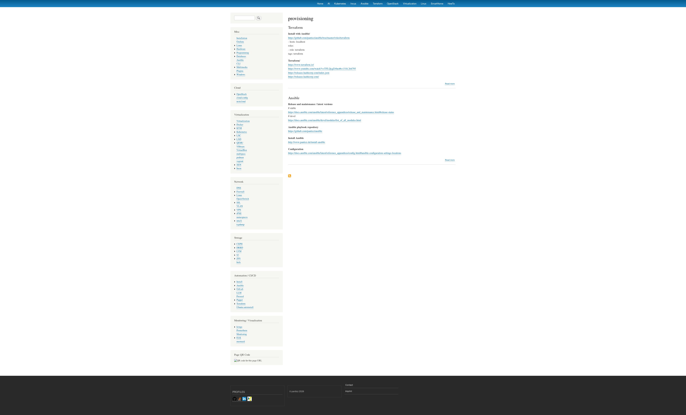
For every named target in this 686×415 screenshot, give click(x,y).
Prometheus (242, 330)
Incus (353, 3)
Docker (240, 124)
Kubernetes (340, 3)
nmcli (239, 220)
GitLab (240, 289)
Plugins (240, 70)
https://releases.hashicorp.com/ (303, 76)
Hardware (241, 48)
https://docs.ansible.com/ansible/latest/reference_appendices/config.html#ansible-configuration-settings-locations (344, 153)
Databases (241, 56)
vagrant (240, 161)
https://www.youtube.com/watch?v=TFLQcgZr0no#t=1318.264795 (322, 68)
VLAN (240, 206)
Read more (450, 83)
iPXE (239, 213)
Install (239, 281)
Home (320, 3)
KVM (239, 128)
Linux (423, 3)
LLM (239, 292)
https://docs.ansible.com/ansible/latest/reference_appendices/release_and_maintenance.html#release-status (341, 112)
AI (329, 3)
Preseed (240, 296)
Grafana (240, 41)
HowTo (451, 3)
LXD (239, 139)
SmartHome (437, 3)
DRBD (240, 247)
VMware (241, 146)
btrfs (239, 262)
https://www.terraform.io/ (301, 64)
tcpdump (240, 224)
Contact (349, 384)
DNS (239, 187)
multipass (241, 153)
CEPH (239, 243)
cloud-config (242, 97)
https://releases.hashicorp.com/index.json (308, 72)
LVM (239, 251)
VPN (239, 209)
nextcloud (241, 101)
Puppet (240, 299)
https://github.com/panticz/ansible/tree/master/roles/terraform (319, 37)
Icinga (239, 326)
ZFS (238, 258)
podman (240, 157)
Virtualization (409, 3)
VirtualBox (242, 150)
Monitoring (242, 334)
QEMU (240, 142)
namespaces (242, 217)
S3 (238, 254)
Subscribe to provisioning (289, 176)
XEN (239, 164)
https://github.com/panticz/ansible (305, 131)
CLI (238, 63)
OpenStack (393, 3)
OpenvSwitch (243, 198)
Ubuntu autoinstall (245, 307)
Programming (243, 52)
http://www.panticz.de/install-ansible (306, 142)
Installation (242, 38)
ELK (239, 337)
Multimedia (242, 67)
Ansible (364, 3)
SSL (238, 202)
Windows (241, 74)
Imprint (348, 391)
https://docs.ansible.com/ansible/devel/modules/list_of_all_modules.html (324, 120)
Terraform (378, 3)
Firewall (240, 191)
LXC (239, 135)
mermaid (241, 341)
